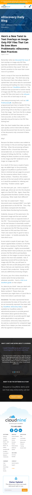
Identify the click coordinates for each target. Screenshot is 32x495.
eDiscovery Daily (16, 307)
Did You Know (23, 440)
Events (4, 468)
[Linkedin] (20, 430)
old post (26, 94)
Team (4, 463)
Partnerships (5, 467)
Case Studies (22, 438)
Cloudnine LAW (6, 449)
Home (3, 25)
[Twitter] (16, 430)
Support (13, 465)
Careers (4, 465)
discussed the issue (21, 60)
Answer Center (23, 447)
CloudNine (16, 87)
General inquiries (15, 463)
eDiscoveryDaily (12, 25)
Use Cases (14, 453)
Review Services (15, 445)
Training (22, 446)
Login (13, 468)
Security (4, 470)
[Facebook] (11, 430)
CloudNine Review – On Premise (5, 445)
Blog (21, 436)
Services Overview (15, 436)
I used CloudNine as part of (16, 349)
